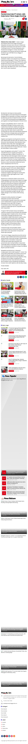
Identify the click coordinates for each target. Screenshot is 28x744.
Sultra (3, 726)
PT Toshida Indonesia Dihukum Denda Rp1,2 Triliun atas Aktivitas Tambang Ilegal (16, 477)
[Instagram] (12, 736)
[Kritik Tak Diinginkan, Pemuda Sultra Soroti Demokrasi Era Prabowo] (21, 313)
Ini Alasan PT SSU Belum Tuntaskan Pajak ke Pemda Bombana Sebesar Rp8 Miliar (16, 487)
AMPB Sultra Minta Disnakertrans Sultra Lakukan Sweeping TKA (16, 482)
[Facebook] (18, 277)
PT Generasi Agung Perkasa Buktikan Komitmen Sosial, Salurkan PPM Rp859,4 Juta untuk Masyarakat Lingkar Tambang (6, 292)
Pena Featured (4, 717)
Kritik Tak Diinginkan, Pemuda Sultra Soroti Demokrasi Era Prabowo (20, 319)
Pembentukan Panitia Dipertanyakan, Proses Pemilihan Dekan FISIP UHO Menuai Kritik (21, 292)
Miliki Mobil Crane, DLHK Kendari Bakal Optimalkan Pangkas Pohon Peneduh (16, 492)
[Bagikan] (26, 19)
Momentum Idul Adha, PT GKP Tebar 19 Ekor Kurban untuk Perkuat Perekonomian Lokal (7, 306)
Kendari (4, 722)
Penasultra (6, 18)
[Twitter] (21, 277)
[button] (22, 2)
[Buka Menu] (24, 2)
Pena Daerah (3, 11)
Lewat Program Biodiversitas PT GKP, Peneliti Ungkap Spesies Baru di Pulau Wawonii (20, 306)
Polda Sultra (5, 728)
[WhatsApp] (26, 277)
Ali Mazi (4, 730)
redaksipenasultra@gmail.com (10, 703)
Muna (3, 724)
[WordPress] (9, 736)
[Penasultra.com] (7, 2)
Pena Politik (3, 713)
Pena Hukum (4, 715)
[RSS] (14, 736)
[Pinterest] (7, 736)
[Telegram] (23, 277)
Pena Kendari (4, 711)
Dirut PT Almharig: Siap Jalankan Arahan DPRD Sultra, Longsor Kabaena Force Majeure (7, 320)
